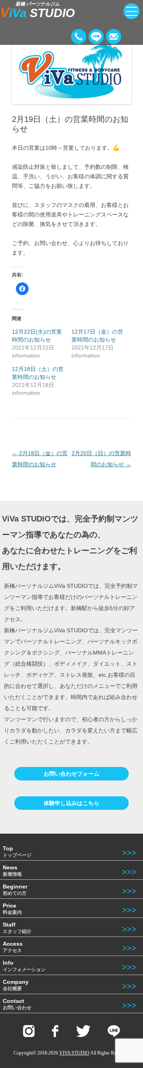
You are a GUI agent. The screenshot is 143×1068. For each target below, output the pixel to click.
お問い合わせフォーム (71, 774)
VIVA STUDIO (74, 1053)
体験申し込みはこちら (71, 803)
